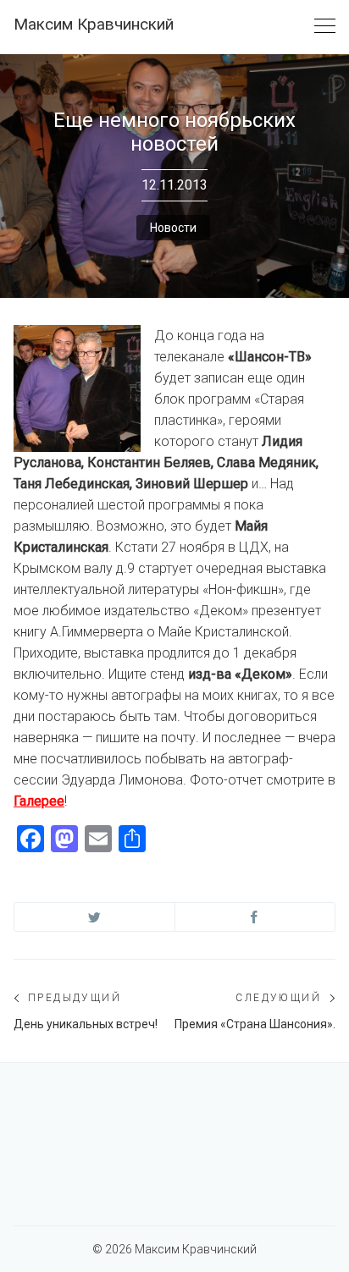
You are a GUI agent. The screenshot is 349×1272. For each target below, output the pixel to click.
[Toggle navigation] (324, 27)
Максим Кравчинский (94, 24)
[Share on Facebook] (255, 917)
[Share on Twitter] (94, 917)
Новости (173, 227)
